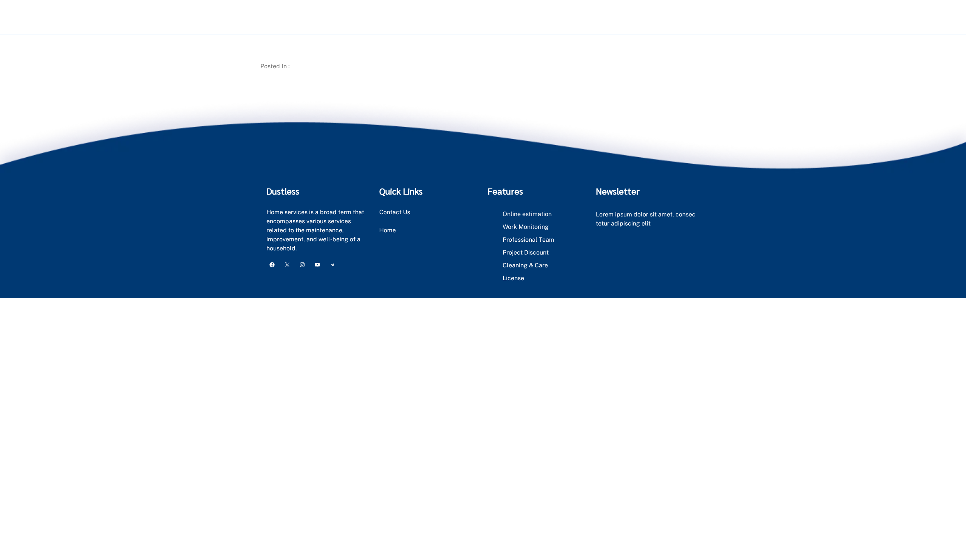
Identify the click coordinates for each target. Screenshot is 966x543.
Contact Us (394, 212)
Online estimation (527, 214)
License (513, 278)
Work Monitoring (526, 226)
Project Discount (526, 252)
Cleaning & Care (525, 265)
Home (387, 230)
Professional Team (528, 239)
